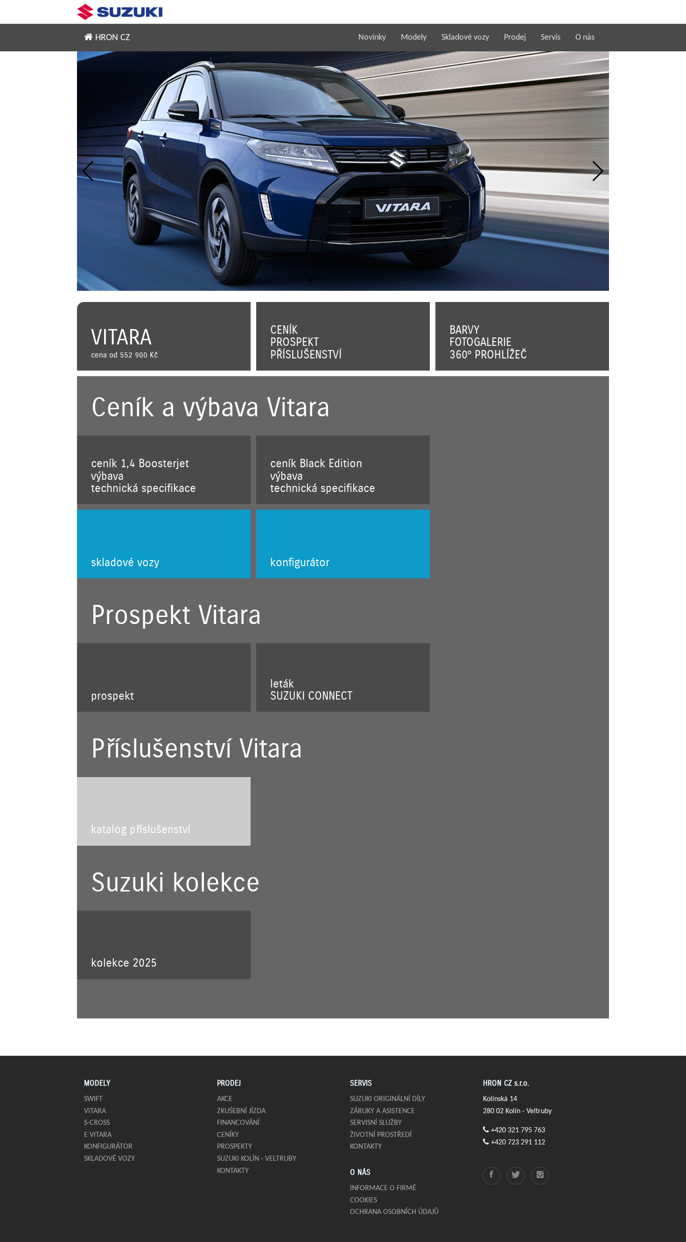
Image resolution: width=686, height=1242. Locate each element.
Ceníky (228, 1135)
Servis (550, 37)
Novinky (372, 37)
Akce (224, 1099)
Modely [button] (414, 37)
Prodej (515, 37)
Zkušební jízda (241, 1111)
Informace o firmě (383, 1188)
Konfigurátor (108, 1147)
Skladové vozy (465, 37)
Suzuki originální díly (387, 1099)
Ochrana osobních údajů (394, 1212)
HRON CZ (111, 37)
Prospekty (234, 1147)
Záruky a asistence (382, 1111)
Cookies (363, 1200)
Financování (238, 1123)
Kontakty (233, 1171)
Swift (93, 1099)
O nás (585, 37)
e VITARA (98, 1135)
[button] (88, 171)
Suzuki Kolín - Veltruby (256, 1159)
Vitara (95, 1111)
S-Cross (97, 1123)
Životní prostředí (381, 1135)
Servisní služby (376, 1123)
